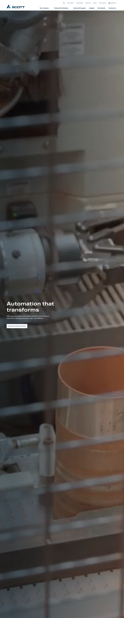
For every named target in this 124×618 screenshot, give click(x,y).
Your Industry (44, 8)
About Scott (88, 3)
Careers (95, 3)
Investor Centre (79, 3)
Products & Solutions (61, 8)
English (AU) (113, 3)
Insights (91, 8)
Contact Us (112, 8)
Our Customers (70, 3)
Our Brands (101, 8)
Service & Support (79, 8)
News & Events (102, 3)
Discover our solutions (17, 326)
